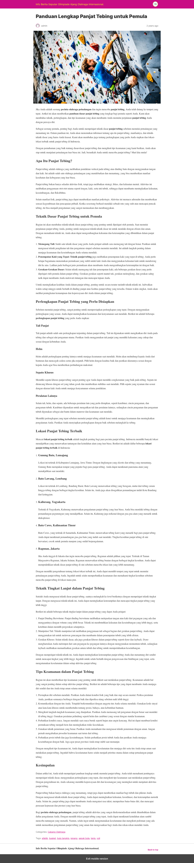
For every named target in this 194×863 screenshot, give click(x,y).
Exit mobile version (97, 858)
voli (98, 838)
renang (73, 838)
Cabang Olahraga (56, 832)
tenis (93, 838)
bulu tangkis (63, 838)
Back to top (153, 850)
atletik (45, 838)
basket (52, 838)
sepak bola (84, 838)
